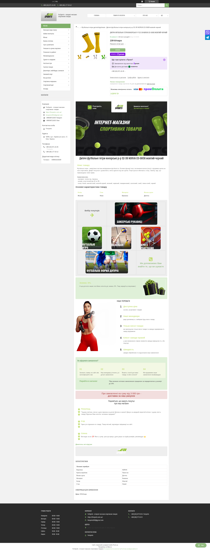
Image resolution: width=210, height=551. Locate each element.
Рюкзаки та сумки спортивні (52, 48)
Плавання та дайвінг (49, 52)
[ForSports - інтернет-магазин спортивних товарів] (49, 16)
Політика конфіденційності (129, 549)
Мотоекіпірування (48, 56)
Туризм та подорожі (49, 60)
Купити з (114, 54)
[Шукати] (167, 5)
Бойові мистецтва (48, 34)
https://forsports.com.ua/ (53, 112)
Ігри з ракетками (48, 45)
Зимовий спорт (47, 74)
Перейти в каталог (89, 381)
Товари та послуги (119, 15)
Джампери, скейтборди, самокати (53, 71)
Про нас (145, 15)
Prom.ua (115, 545)
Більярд (45, 89)
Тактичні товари (48, 67)
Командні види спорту (50, 30)
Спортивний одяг (48, 85)
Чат (202, 545)
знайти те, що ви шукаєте (151, 266)
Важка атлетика (48, 41)
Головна (96, 15)
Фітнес (45, 37)
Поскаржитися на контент (112, 549)
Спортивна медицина (49, 81)
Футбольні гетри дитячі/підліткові (93, 27)
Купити (117, 50)
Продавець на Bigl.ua (105, 547)
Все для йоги (47, 78)
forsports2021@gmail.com (54, 115)
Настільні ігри (47, 63)
